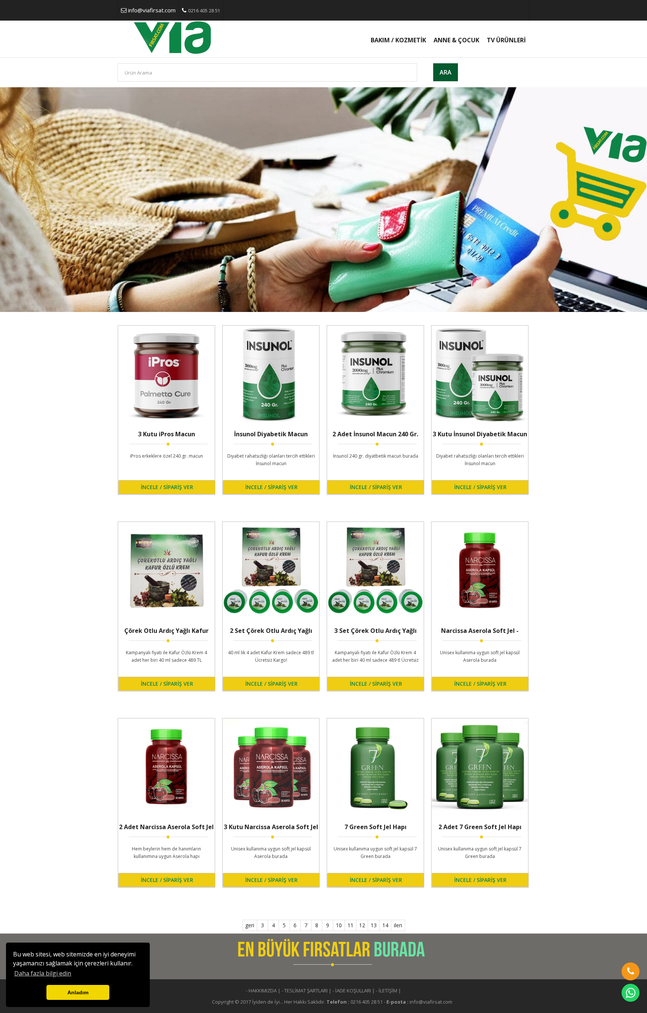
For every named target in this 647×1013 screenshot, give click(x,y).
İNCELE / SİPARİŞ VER (167, 487)
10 (339, 925)
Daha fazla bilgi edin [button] (42, 973)
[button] (631, 971)
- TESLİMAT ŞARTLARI (305, 990)
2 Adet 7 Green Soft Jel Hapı (480, 827)
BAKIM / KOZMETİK (398, 40)
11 (350, 925)
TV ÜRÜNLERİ (506, 40)
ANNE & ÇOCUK (456, 40)
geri (249, 925)
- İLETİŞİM (386, 990)
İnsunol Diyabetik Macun (271, 434)
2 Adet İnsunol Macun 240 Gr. (375, 434)
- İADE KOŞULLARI (351, 990)
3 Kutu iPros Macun (166, 434)
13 (374, 925)
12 (362, 925)
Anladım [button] (77, 992)
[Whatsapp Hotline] (631, 993)
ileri (398, 925)
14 (385, 925)
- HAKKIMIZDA (261, 990)
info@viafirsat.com (152, 10)
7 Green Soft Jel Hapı (375, 827)
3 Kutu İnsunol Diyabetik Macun (480, 434)
